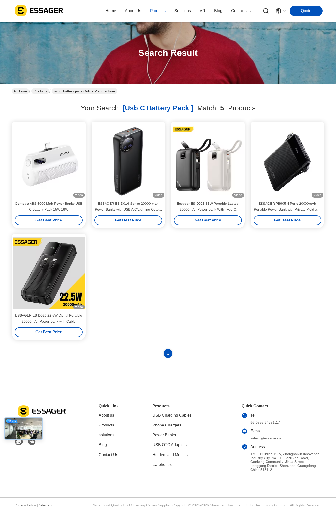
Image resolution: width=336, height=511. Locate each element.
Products (40, 91)
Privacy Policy (25, 505)
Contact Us (108, 455)
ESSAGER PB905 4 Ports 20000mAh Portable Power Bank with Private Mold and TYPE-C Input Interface (287, 209)
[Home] (42, 417)
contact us (241, 11)
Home (111, 11)
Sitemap (45, 505)
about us (133, 11)
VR (202, 11)
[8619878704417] (19, 442)
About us (106, 415)
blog (218, 11)
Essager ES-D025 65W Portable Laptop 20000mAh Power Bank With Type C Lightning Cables (208, 209)
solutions (182, 11)
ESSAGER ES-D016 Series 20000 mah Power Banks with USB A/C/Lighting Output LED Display (128, 209)
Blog (103, 445)
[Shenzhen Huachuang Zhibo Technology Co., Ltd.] (39, 10)
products (158, 11)
